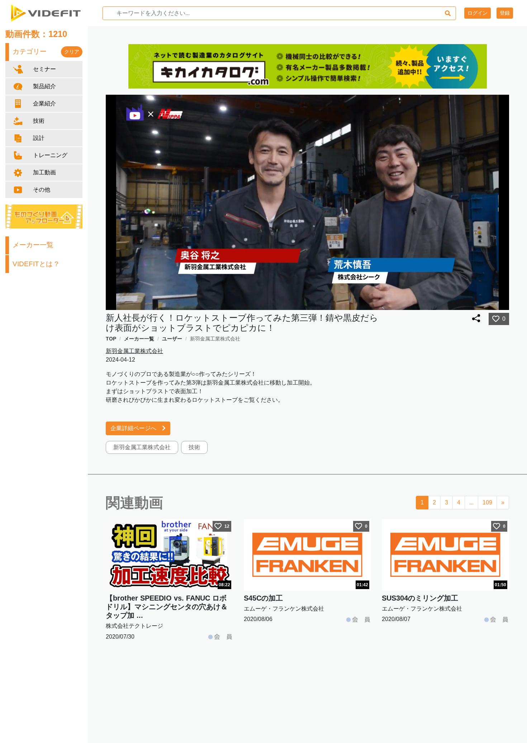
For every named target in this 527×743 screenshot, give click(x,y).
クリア (71, 52)
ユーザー (172, 339)
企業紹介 (44, 103)
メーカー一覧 (33, 245)
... (471, 502)
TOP (111, 339)
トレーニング (50, 155)
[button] (471, 302)
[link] (111, 339)
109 (487, 502)
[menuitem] (486, 302)
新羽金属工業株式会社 (215, 339)
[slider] (311, 302)
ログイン (477, 13)
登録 (505, 13)
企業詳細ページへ (133, 428)
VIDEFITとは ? (35, 264)
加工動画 (44, 172)
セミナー (44, 69)
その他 (41, 190)
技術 (38, 121)
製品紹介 (44, 86)
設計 (38, 138)
